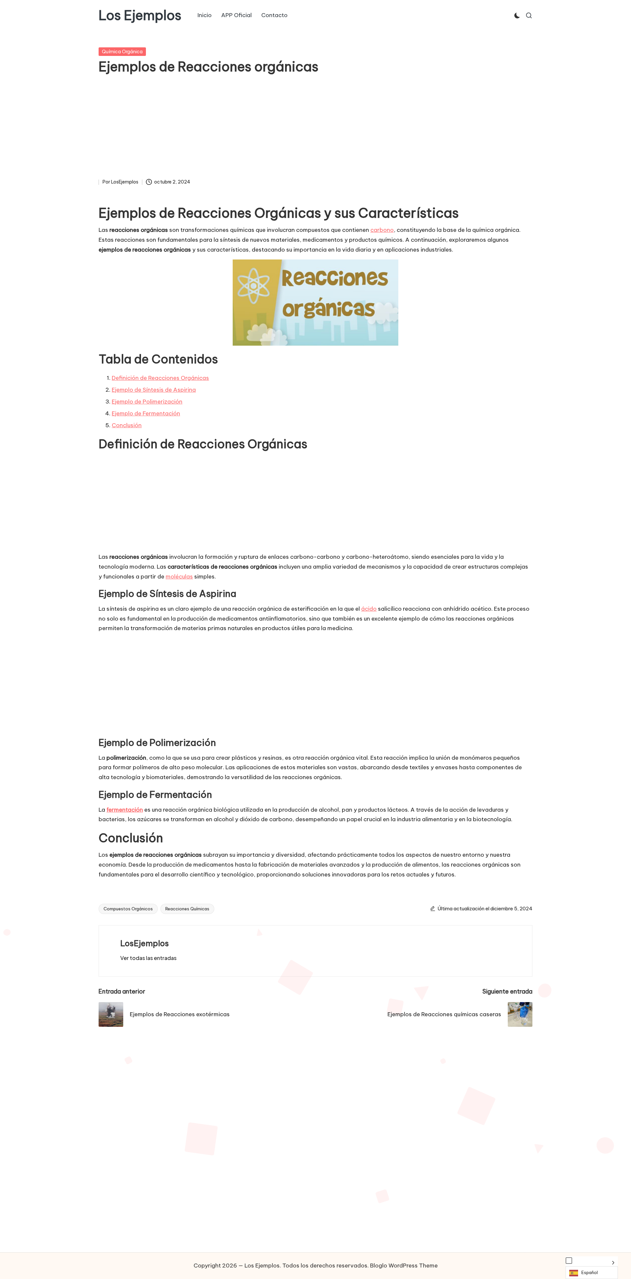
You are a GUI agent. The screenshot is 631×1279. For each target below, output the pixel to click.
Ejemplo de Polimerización (147, 401)
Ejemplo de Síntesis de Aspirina (154, 389)
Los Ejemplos (140, 15)
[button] (148, 958)
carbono (382, 230)
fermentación (124, 809)
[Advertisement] (315, 129)
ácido (369, 608)
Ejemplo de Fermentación (146, 413)
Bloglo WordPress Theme (404, 1265)
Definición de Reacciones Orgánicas (160, 377)
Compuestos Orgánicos (128, 908)
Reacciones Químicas (187, 908)
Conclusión (127, 425)
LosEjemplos (144, 943)
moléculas (179, 576)
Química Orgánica (122, 52)
